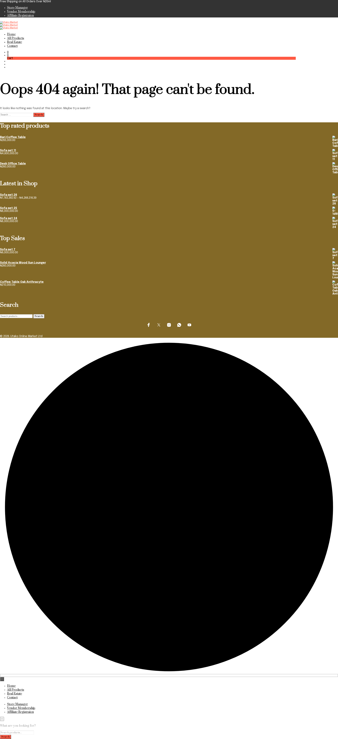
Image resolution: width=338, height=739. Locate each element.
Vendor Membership (21, 12)
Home (11, 34)
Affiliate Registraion (20, 15)
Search (39, 316)
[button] (8, 52)
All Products (15, 38)
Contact (12, 46)
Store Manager (17, 8)
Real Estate (14, 42)
